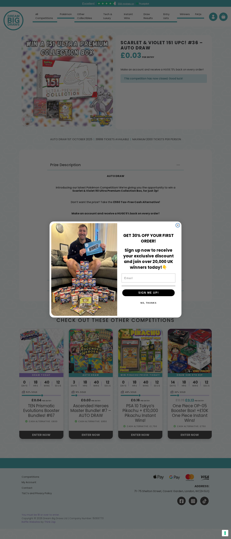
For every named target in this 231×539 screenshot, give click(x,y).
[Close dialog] (178, 225)
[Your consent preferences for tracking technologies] (225, 533)
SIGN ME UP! (148, 292)
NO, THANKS (149, 303)
